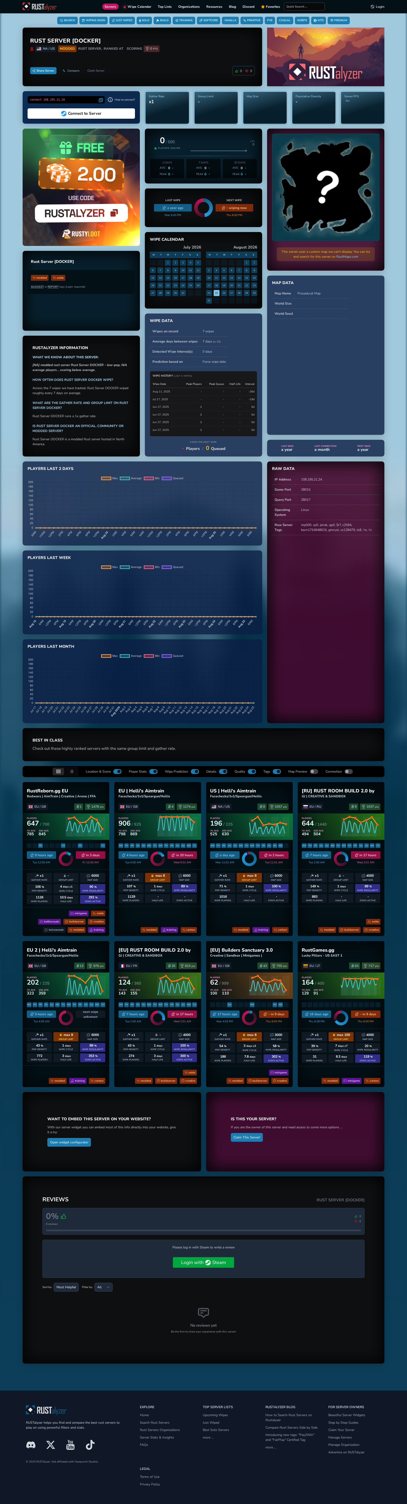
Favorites (273, 6)
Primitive (253, 20)
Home (144, 1415)
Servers (110, 6)
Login (380, 6)
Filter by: (87, 1287)
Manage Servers (340, 1437)
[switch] (117, 771)
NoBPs (302, 20)
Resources (214, 6)
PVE (270, 20)
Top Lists (165, 6)
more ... (208, 1437)
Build (164, 20)
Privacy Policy (150, 1484)
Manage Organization (343, 1445)
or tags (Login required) (58, 287)
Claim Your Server (341, 1430)
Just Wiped (124, 20)
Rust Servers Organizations (160, 1430)
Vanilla (230, 20)
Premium (340, 20)
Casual (285, 20)
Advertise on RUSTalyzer (346, 1452)
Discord (248, 6)
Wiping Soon (95, 20)
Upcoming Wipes (215, 1415)
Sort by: (47, 1287)
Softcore (211, 20)
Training (186, 20)
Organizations (189, 6)
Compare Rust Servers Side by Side (291, 1427)
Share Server (45, 71)
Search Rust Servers (155, 1422)
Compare (73, 71)
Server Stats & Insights (157, 1437)
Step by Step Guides (343, 1422)
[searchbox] (304, 7)
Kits (321, 20)
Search (69, 20)
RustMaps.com (347, 256)
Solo (145, 20)
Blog (232, 6)
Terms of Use (149, 1477)
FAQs (144, 1445)
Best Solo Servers (216, 1430)
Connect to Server (85, 113)
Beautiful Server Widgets (346, 1415)
